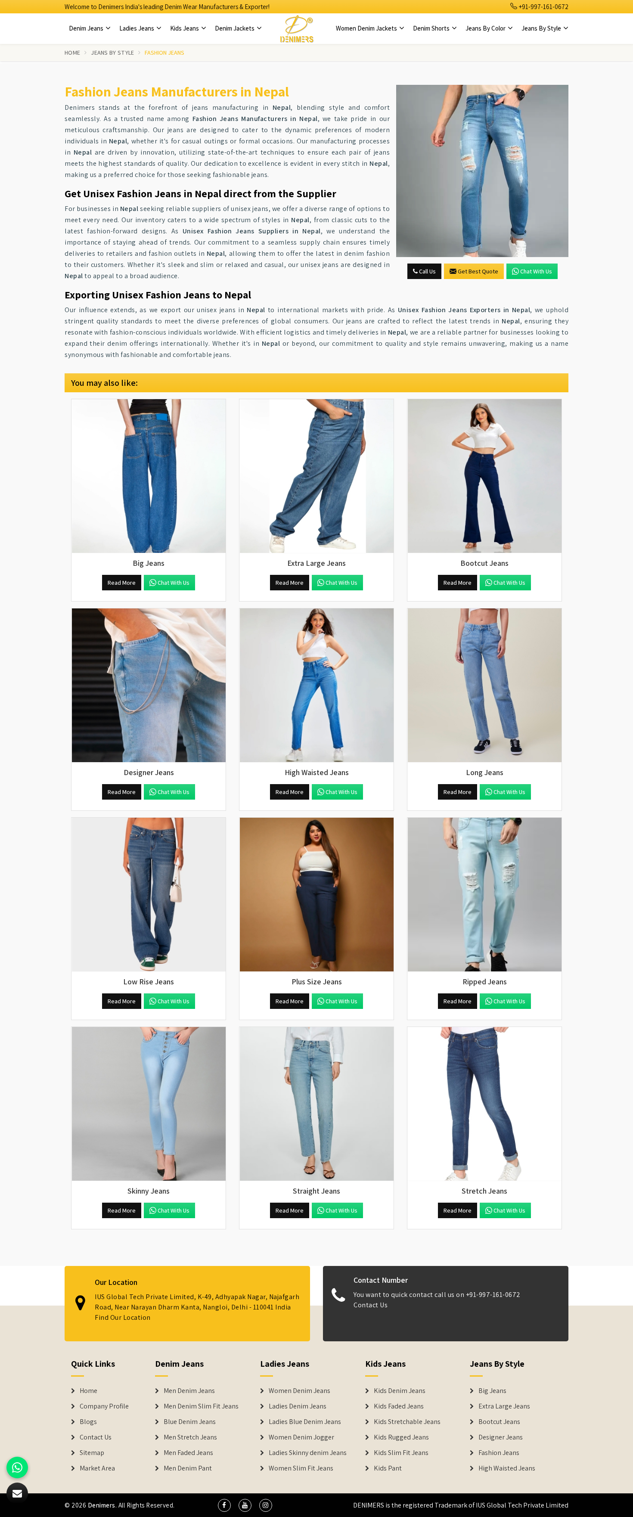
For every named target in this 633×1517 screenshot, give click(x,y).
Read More (122, 582)
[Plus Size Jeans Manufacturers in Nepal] (316, 895)
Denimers (101, 1505)
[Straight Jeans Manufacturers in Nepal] (316, 1104)
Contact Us (371, 1304)
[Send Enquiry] (482, 171)
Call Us (427, 271)
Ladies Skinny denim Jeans (308, 1452)
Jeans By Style (541, 28)
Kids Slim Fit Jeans (401, 1452)
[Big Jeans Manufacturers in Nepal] (148, 476)
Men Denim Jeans (189, 1390)
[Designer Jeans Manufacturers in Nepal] (148, 685)
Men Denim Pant (188, 1468)
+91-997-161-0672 (543, 7)
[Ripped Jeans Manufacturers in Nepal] (484, 895)
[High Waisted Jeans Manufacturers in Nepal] (316, 685)
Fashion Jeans (498, 1452)
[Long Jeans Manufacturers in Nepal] (484, 685)
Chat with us (536, 271)
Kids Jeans (185, 28)
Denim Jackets (235, 28)
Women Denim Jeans (299, 1390)
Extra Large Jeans (504, 1406)
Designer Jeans (500, 1437)
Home (72, 52)
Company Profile (104, 1406)
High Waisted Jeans (506, 1468)
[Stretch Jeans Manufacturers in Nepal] (484, 1104)
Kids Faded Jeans (399, 1406)
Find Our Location (123, 1317)
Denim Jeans (87, 28)
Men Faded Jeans (188, 1452)
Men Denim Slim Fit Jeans (201, 1406)
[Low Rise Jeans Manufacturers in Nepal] (148, 895)
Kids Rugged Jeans (401, 1437)
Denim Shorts (432, 28)
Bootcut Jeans (499, 1421)
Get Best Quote (478, 271)
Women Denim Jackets (367, 28)
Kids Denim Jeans (399, 1390)
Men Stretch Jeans (190, 1437)
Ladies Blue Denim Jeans (305, 1421)
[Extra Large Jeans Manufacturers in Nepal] (316, 476)
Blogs (88, 1421)
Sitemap (92, 1452)
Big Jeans (492, 1390)
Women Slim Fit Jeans (301, 1468)
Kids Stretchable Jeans (407, 1421)
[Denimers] (296, 28)
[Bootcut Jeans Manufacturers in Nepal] (484, 476)
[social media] (224, 1505)
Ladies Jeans (137, 28)
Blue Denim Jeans (190, 1421)
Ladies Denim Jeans (297, 1406)
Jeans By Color (486, 28)
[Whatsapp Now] (17, 1467)
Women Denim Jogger (301, 1437)
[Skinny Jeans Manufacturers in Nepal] (148, 1104)
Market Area (97, 1468)
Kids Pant (388, 1468)
